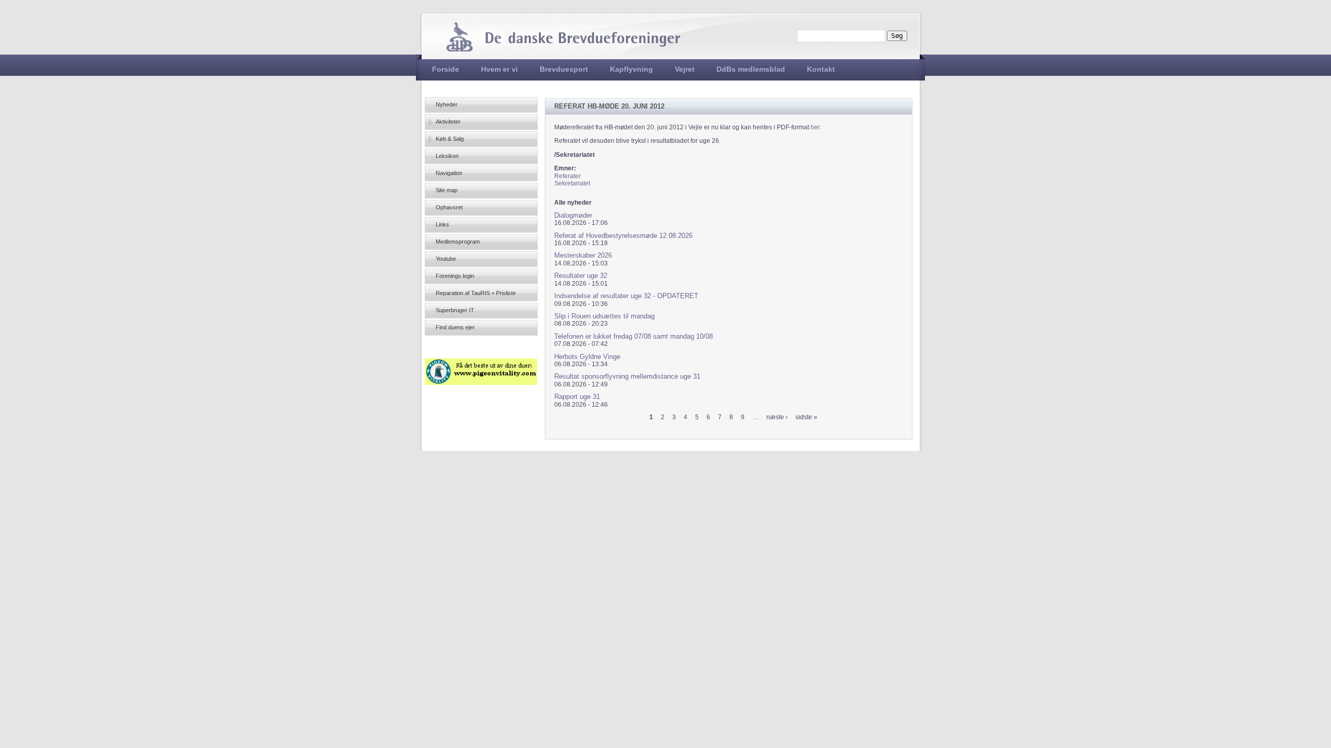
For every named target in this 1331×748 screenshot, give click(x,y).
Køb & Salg (450, 139)
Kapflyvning (631, 69)
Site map (447, 190)
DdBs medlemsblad (750, 69)
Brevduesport (564, 69)
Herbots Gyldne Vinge (587, 356)
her (815, 127)
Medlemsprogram (458, 241)
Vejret (685, 69)
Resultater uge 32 (580, 275)
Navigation (449, 173)
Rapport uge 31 (577, 396)
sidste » (806, 417)
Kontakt (821, 69)
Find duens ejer (455, 327)
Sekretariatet (572, 183)
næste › (777, 417)
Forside (445, 69)
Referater (567, 176)
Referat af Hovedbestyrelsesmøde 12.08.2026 (623, 235)
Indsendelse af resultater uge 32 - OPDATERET (626, 296)
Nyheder (447, 104)
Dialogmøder (573, 215)
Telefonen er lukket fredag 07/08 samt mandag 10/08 (633, 336)
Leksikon (447, 156)
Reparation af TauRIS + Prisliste (476, 293)
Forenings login (455, 276)
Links (442, 224)
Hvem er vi (499, 69)
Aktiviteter (448, 121)
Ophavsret (449, 207)
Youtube (446, 259)
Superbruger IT (455, 310)
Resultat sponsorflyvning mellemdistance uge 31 (627, 376)
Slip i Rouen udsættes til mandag (604, 316)
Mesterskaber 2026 (583, 255)
